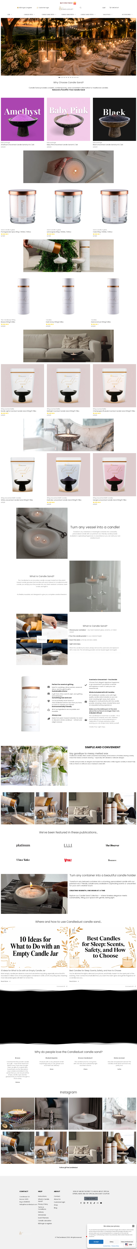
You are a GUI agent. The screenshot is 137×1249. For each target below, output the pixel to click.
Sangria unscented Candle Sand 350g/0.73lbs (109, 500)
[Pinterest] (87, 1203)
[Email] (97, 1203)
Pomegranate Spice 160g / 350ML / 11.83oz (16, 232)
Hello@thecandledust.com (28, 1204)
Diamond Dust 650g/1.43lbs (101, 322)
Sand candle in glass (8, 230)
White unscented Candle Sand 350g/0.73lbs (17, 500)
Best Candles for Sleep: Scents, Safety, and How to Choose (95, 970)
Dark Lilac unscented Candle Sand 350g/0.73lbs (64, 500)
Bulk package (5, 142)
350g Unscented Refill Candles (11, 498)
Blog (3, 965)
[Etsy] (91, 1203)
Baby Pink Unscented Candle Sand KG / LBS (62, 145)
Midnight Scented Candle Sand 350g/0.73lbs (63, 411)
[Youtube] (101, 1203)
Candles (49, 320)
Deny (111, 1242)
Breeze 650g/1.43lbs (8, 322)
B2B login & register (25, 8)
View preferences (127, 1242)
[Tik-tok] (94, 1203)
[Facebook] (81, 1203)
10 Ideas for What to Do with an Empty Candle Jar (23, 970)
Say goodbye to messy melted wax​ (89, 753)
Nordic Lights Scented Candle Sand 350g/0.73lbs (18, 411)
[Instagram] (84, 1203)
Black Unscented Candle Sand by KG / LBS (108, 145)
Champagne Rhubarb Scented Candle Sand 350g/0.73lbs (114, 411)
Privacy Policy (115, 1246)
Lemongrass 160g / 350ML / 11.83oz (59, 232)
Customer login (44, 8)
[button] (133, 1226)
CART (103, 8)
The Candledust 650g (8, 320)
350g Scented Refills (7, 409)
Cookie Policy (107, 1246)
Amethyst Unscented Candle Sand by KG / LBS (17, 145)
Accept (96, 1242)
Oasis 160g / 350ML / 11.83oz (102, 232)
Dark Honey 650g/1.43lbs (54, 322)
